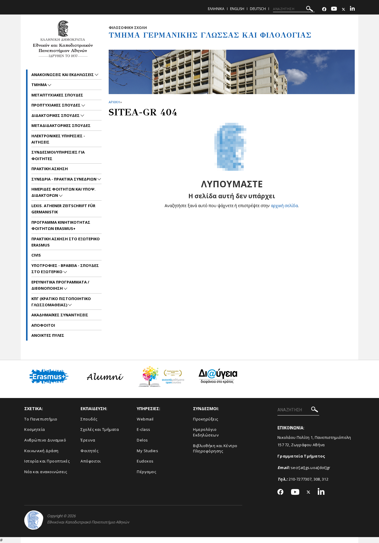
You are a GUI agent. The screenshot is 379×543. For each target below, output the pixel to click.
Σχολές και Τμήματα (100, 429)
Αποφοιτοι (43, 325)
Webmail (145, 419)
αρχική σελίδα (284, 205)
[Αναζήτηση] (309, 10)
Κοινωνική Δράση (41, 450)
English (237, 8)
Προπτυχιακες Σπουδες (56, 105)
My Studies (147, 450)
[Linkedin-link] (352, 9)
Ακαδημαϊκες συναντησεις (59, 315)
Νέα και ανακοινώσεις (45, 471)
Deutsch (258, 8)
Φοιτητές (89, 450)
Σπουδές (89, 419)
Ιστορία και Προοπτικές (47, 461)
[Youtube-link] (334, 9)
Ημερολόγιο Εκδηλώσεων (206, 432)
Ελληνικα (216, 8)
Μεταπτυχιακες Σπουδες (57, 95)
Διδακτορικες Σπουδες (56, 115)
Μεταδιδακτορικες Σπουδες (61, 125)
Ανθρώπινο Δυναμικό (45, 440)
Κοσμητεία (34, 429)
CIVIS (36, 255)
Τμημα (39, 84)
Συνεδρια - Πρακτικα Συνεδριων (64, 179)
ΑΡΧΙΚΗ (114, 102)
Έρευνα (88, 440)
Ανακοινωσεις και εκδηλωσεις (63, 74)
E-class (143, 429)
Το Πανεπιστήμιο (40, 419)
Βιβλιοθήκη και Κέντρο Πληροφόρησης (215, 448)
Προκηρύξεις (205, 419)
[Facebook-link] (324, 9)
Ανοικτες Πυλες (47, 335)
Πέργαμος (146, 471)
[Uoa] (33, 520)
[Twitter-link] (343, 9)
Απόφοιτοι (91, 461)
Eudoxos (145, 461)
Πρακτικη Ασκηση (49, 168)
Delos (142, 440)
